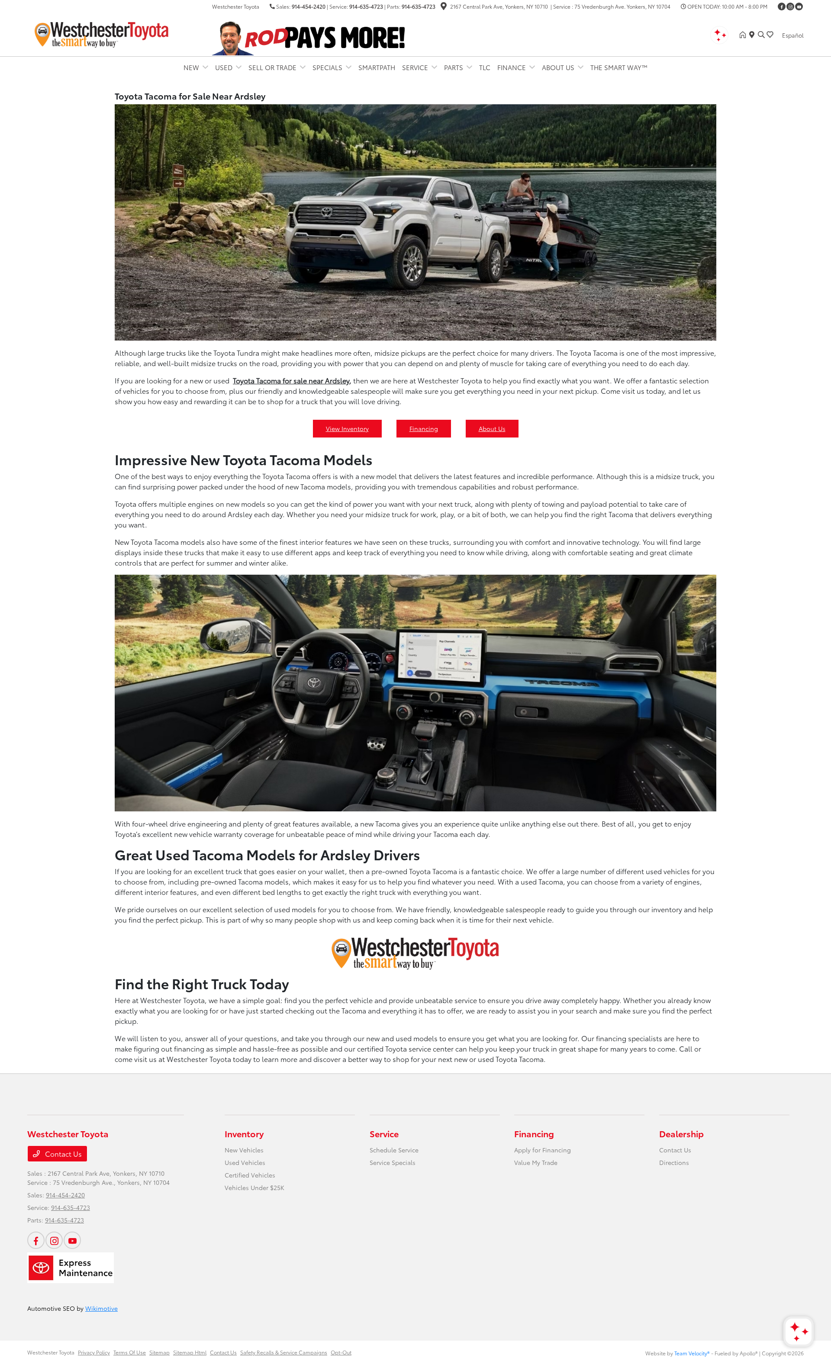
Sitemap (159, 1352)
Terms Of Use (129, 1352)
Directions (674, 1162)
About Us (492, 428)
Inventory (244, 1133)
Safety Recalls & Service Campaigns (283, 1352)
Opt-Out (341, 1352)
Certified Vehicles (250, 1175)
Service (384, 1133)
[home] (744, 34)
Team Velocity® (692, 1353)
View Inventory (347, 428)
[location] (444, 7)
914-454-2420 (308, 6)
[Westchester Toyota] (101, 33)
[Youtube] (799, 6)
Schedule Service (394, 1149)
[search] (761, 34)
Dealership (681, 1133)
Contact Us (62, 1153)
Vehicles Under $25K (254, 1187)
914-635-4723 (366, 6)
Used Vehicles (245, 1162)
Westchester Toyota (50, 1352)
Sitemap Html (189, 1352)
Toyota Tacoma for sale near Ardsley (291, 380)
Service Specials (393, 1162)
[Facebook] (782, 6)
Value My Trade (535, 1162)
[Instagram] (790, 6)
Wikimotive (101, 1308)
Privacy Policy (94, 1352)
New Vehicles (244, 1149)
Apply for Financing (542, 1149)
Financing (423, 428)
